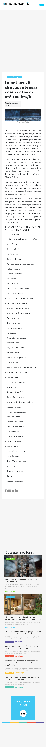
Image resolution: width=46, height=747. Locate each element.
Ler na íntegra (10, 591)
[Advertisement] (23, 40)
